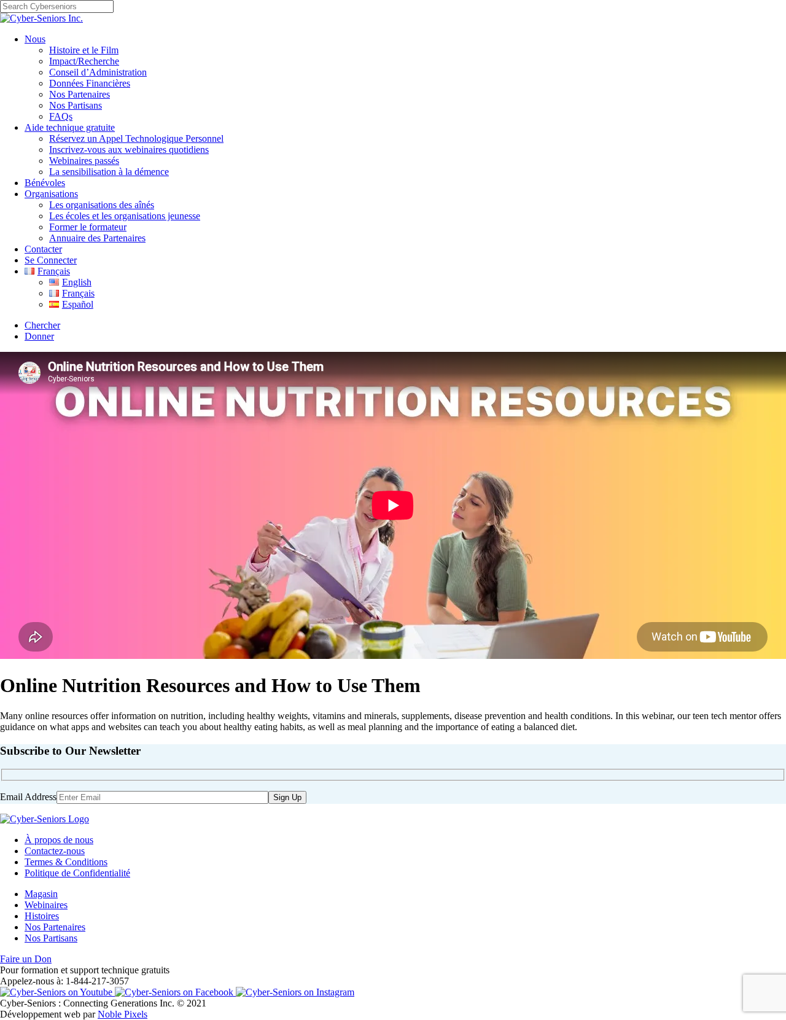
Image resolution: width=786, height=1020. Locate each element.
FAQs (60, 116)
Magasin (41, 894)
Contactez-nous (55, 851)
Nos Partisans (75, 105)
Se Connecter (51, 260)
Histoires (42, 916)
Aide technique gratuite (70, 127)
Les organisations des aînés (101, 205)
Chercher (42, 325)
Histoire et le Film (84, 50)
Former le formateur (87, 227)
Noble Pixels (122, 1014)
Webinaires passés (84, 160)
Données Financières (89, 83)
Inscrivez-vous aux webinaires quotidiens (129, 149)
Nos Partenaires (79, 94)
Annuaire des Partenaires (97, 238)
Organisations (51, 194)
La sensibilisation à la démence (109, 171)
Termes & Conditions (66, 862)
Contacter (43, 249)
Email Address (28, 797)
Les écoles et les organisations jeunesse (124, 216)
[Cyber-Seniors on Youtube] (57, 992)
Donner (39, 336)
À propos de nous (59, 840)
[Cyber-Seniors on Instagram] (295, 992)
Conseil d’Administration (98, 72)
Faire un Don (26, 959)
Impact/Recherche (84, 61)
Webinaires (46, 905)
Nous (35, 39)
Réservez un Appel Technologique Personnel (136, 138)
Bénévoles (45, 182)
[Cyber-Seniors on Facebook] (175, 992)
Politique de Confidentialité (77, 873)
